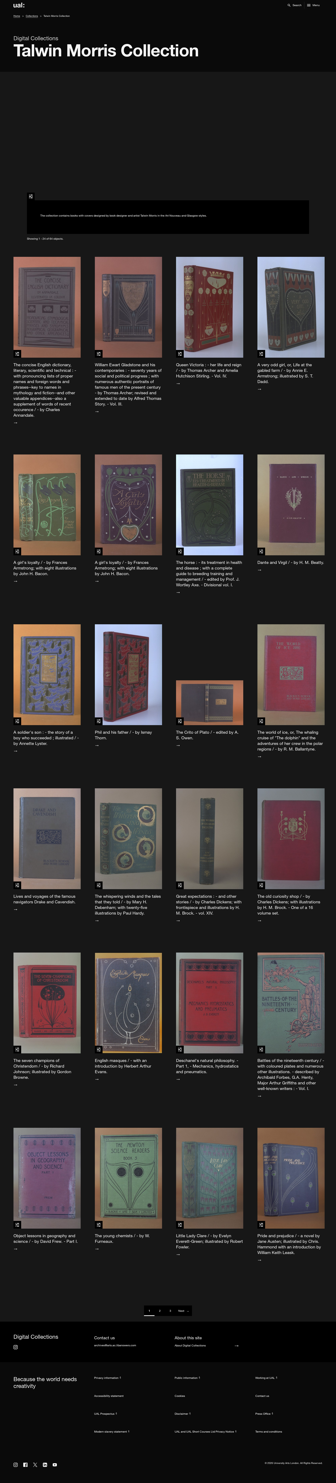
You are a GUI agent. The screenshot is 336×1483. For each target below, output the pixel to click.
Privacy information (106, 1378)
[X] (35, 1465)
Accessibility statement (109, 1396)
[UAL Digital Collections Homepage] (18, 5)
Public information (186, 1378)
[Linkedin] (45, 1465)
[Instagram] (15, 1347)
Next (185, 1310)
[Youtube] (55, 1465)
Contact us (262, 1396)
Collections (32, 15)
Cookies (180, 1396)
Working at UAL (265, 1378)
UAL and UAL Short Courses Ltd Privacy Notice (204, 1431)
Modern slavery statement (110, 1431)
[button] (294, 5)
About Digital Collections (190, 1345)
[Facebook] (25, 1465)
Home (16, 15)
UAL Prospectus (104, 1413)
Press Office (263, 1413)
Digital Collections (35, 38)
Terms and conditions (268, 1431)
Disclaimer (181, 1413)
